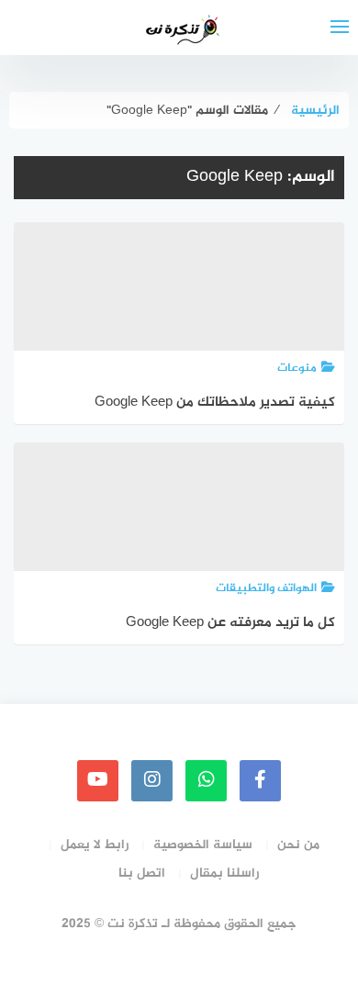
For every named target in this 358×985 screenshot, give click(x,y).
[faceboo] (260, 780)
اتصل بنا (141, 873)
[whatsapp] (206, 780)
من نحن (298, 845)
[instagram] (152, 780)
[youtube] (97, 780)
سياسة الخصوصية (202, 845)
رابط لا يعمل (95, 845)
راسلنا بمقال (224, 873)
